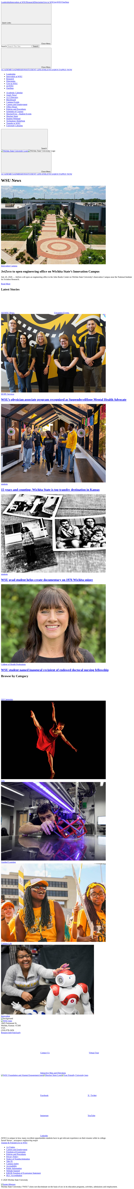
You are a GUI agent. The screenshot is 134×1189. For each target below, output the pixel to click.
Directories (38, 2)
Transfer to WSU (13, 123)
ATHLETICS (47, 70)
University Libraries (14, 126)
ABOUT (56, 70)
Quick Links (6, 23)
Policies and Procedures (16, 109)
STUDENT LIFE (34, 70)
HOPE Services (7, 394)
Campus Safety (12, 1164)
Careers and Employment (16, 104)
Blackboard (11, 100)
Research (30, 2)
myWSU (58, 2)
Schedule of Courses (14, 111)
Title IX (9, 1161)
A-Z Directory (12, 97)
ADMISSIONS (20, 70)
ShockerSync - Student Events (18, 114)
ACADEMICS (7, 70)
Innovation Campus (9, 266)
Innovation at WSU (18, 2)
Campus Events (12, 102)
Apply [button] (18, 1032)
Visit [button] (13, 1032)
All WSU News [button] (8, 313)
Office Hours (11, 107)
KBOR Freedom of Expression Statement (23, 1173)
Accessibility (11, 1166)
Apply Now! (11, 95)
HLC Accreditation (14, 1175)
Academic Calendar (14, 93)
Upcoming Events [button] (61, 313)
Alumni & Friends (8, 1143)
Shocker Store (12, 116)
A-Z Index (10, 1147)
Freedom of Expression (16, 1152)
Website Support (13, 1171)
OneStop (65, 2)
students (4, 484)
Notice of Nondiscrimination (18, 1159)
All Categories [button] (7, 699)
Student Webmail (13, 118)
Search (4, 46)
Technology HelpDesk (15, 121)
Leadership (5, 2)
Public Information (14, 1168)
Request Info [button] (6, 1032)
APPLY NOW (66, 70)
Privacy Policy (12, 1157)
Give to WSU (48, 2)
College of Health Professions (13, 664)
